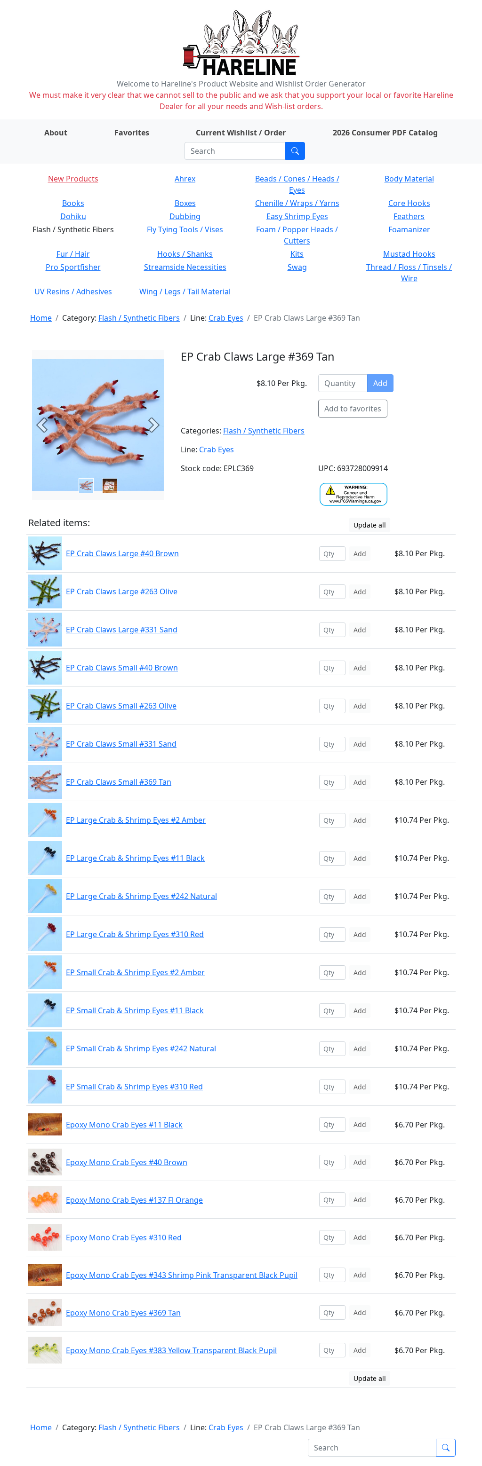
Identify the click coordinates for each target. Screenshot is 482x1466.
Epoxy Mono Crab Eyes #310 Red (124, 1237)
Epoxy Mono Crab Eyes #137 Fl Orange (134, 1200)
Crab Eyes (226, 318)
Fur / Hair (73, 254)
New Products (73, 178)
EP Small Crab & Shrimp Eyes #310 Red (134, 1086)
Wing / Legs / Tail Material (185, 291)
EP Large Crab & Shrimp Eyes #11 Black (135, 858)
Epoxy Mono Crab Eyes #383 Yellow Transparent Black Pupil (171, 1350)
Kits (297, 254)
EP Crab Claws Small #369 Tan (118, 782)
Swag (297, 267)
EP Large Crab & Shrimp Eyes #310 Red (135, 934)
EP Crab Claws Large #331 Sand (121, 629)
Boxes (185, 203)
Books (73, 203)
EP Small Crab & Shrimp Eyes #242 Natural (141, 1048)
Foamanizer (409, 229)
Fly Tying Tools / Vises (185, 229)
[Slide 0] (86, 486)
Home (41, 318)
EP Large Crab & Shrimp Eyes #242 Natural (141, 896)
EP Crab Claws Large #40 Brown (122, 553)
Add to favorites (352, 408)
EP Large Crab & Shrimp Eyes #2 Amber (136, 820)
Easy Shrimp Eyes (297, 216)
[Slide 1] (110, 486)
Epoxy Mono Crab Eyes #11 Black (124, 1124)
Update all (369, 524)
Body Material (409, 178)
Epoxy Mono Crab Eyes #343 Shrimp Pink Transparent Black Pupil (181, 1275)
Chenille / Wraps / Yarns (297, 203)
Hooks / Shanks (185, 254)
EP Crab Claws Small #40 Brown (122, 667)
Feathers (409, 216)
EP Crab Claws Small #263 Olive (121, 706)
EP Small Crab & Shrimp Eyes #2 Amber (135, 972)
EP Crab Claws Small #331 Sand (121, 744)
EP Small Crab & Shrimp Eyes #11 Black (135, 1010)
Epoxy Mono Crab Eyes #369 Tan (123, 1313)
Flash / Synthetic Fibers (139, 318)
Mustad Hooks (409, 254)
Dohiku (73, 216)
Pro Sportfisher (73, 267)
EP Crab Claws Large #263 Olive (121, 591)
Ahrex (185, 178)
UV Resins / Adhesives (73, 291)
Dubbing (185, 216)
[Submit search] (295, 151)
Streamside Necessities (185, 267)
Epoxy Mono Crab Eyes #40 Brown (126, 1162)
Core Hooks (409, 203)
